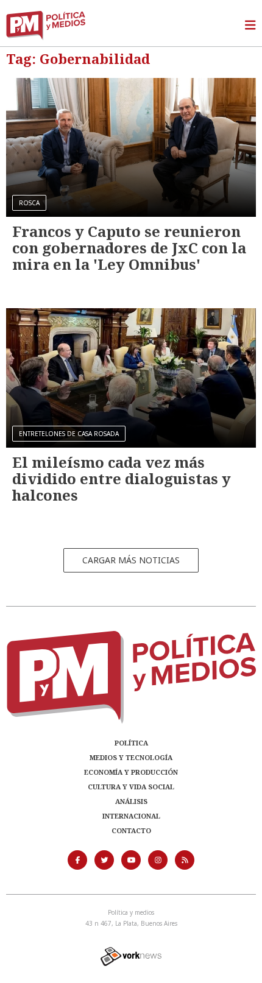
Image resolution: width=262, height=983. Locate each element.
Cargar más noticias (131, 560)
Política (131, 742)
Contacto (131, 830)
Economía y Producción (131, 772)
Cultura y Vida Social (131, 786)
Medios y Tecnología (131, 757)
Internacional (131, 815)
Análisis (131, 801)
